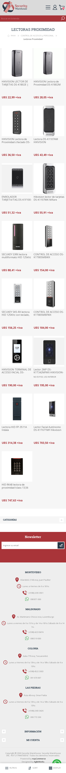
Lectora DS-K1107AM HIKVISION (46, 141)
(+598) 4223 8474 (36, 632)
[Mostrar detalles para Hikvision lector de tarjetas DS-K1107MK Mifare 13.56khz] (49, 178)
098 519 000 (35, 638)
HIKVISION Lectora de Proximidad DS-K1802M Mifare (47, 84)
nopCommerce (39, 758)
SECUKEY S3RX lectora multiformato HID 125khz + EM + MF (16, 257)
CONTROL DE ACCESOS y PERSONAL (37, 35)
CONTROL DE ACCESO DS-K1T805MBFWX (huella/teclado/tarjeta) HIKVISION (49, 316)
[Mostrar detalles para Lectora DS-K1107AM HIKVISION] (49, 121)
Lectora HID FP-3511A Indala (14, 428)
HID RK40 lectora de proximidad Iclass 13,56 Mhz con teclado (15, 487)
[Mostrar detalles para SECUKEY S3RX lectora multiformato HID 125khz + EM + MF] (17, 236)
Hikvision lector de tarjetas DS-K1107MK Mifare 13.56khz (49, 199)
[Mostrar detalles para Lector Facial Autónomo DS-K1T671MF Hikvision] (49, 409)
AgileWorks (39, 761)
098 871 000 (35, 599)
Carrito (61, 7)
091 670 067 (35, 677)
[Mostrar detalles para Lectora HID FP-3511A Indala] (17, 409)
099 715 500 (35, 717)
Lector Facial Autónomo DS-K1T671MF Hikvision (47, 428)
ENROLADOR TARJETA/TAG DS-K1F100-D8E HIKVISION (17, 199)
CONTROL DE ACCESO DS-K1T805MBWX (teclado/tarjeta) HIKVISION (49, 259)
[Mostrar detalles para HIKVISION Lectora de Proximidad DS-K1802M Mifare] (49, 63)
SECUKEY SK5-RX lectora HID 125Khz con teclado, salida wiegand (15, 315)
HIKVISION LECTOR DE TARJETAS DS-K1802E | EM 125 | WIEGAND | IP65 (17, 84)
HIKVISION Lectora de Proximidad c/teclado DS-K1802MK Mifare (16, 142)
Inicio (13, 35)
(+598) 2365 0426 (36, 710)
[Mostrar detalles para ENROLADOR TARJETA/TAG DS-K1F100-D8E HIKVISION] (17, 178)
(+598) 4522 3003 (36, 671)
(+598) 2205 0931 (36, 592)
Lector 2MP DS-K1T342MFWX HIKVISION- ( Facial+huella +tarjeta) (49, 372)
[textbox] (30, 18)
